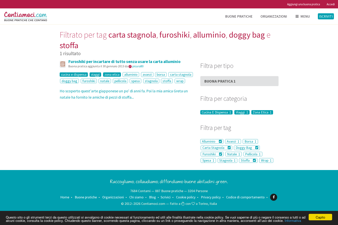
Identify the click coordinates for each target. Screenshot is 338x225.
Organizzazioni (274, 16)
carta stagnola (180, 74)
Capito (320, 217)
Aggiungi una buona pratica (303, 4)
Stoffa (245, 160)
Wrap (266, 160)
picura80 (138, 66)
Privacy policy (211, 197)
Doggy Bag (244, 148)
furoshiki (88, 81)
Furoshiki (209, 154)
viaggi (95, 74)
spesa (135, 81)
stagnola (151, 81)
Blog (152, 197)
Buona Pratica (220, 81)
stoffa (167, 81)
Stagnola (227, 160)
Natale (233, 154)
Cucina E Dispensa (216, 112)
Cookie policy (185, 197)
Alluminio (209, 141)
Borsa (250, 141)
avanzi (147, 74)
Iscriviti (326, 16)
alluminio (131, 74)
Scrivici (166, 197)
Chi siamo (136, 197)
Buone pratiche (239, 16)
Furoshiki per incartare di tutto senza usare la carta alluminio (124, 61)
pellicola (120, 81)
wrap (179, 81)
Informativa (293, 220)
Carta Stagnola (213, 148)
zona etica (112, 74)
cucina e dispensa (73, 74)
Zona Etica (262, 112)
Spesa (208, 160)
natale (104, 81)
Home (64, 197)
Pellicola (253, 154)
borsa (161, 74)
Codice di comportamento (245, 197)
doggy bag (69, 81)
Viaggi (242, 112)
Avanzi (233, 141)
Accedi (331, 4)
